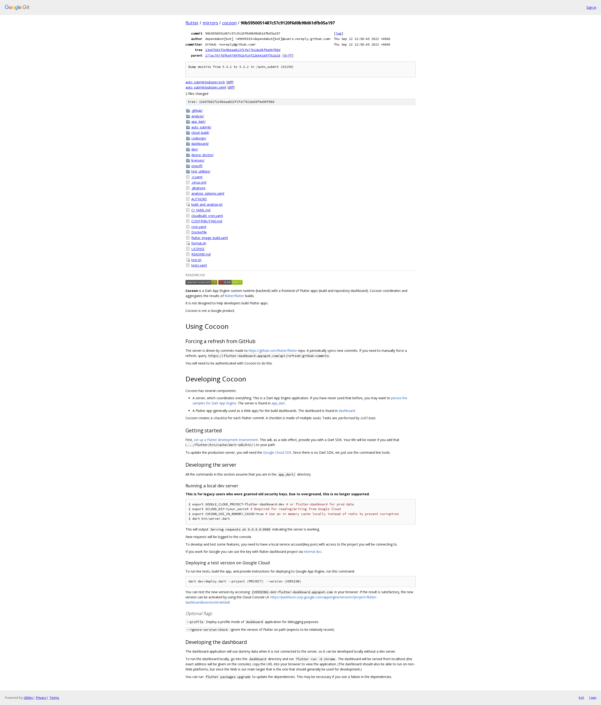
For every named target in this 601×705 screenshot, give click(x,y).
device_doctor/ (202, 155)
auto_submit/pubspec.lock (205, 82)
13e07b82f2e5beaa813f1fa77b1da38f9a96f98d (242, 50)
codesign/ (198, 138)
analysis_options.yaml (207, 193)
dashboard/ (200, 143)
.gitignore (198, 188)
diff (288, 55)
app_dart (278, 403)
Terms (54, 697)
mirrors (210, 23)
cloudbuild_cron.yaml (207, 215)
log (338, 33)
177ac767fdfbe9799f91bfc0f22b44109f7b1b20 (242, 55)
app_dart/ (198, 121)
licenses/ (197, 160)
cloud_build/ (200, 132)
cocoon (229, 23)
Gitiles (28, 697)
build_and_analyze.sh (207, 204)
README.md (201, 254)
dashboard (347, 410)
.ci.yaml (196, 177)
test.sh (196, 260)
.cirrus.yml (198, 182)
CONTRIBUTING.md (206, 221)
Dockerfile (199, 232)
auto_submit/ (201, 127)
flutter (192, 23)
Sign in (591, 7)
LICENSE (197, 249)
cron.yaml (198, 227)
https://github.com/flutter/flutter (273, 350)
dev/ (194, 149)
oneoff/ (197, 166)
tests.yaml (199, 265)
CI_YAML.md (200, 210)
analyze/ (197, 116)
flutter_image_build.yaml (209, 238)
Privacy (41, 697)
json (592, 697)
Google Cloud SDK (277, 452)
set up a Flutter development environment (226, 440)
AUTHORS (199, 199)
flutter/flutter (234, 296)
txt (581, 697)
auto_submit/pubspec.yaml (205, 87)
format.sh (198, 243)
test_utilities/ (200, 171)
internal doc (313, 551)
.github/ (197, 110)
